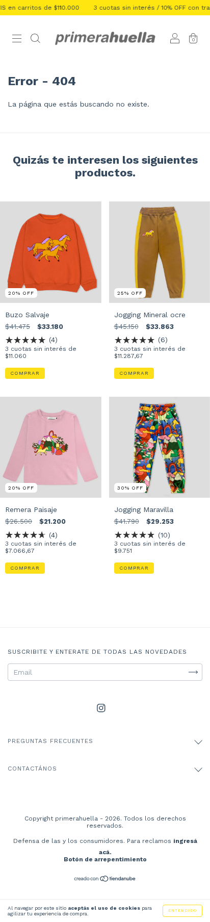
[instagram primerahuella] (101, 708)
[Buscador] (35, 40)
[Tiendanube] (105, 880)
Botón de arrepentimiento (105, 859)
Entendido (182, 910)
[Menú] (17, 40)
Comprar (25, 373)
